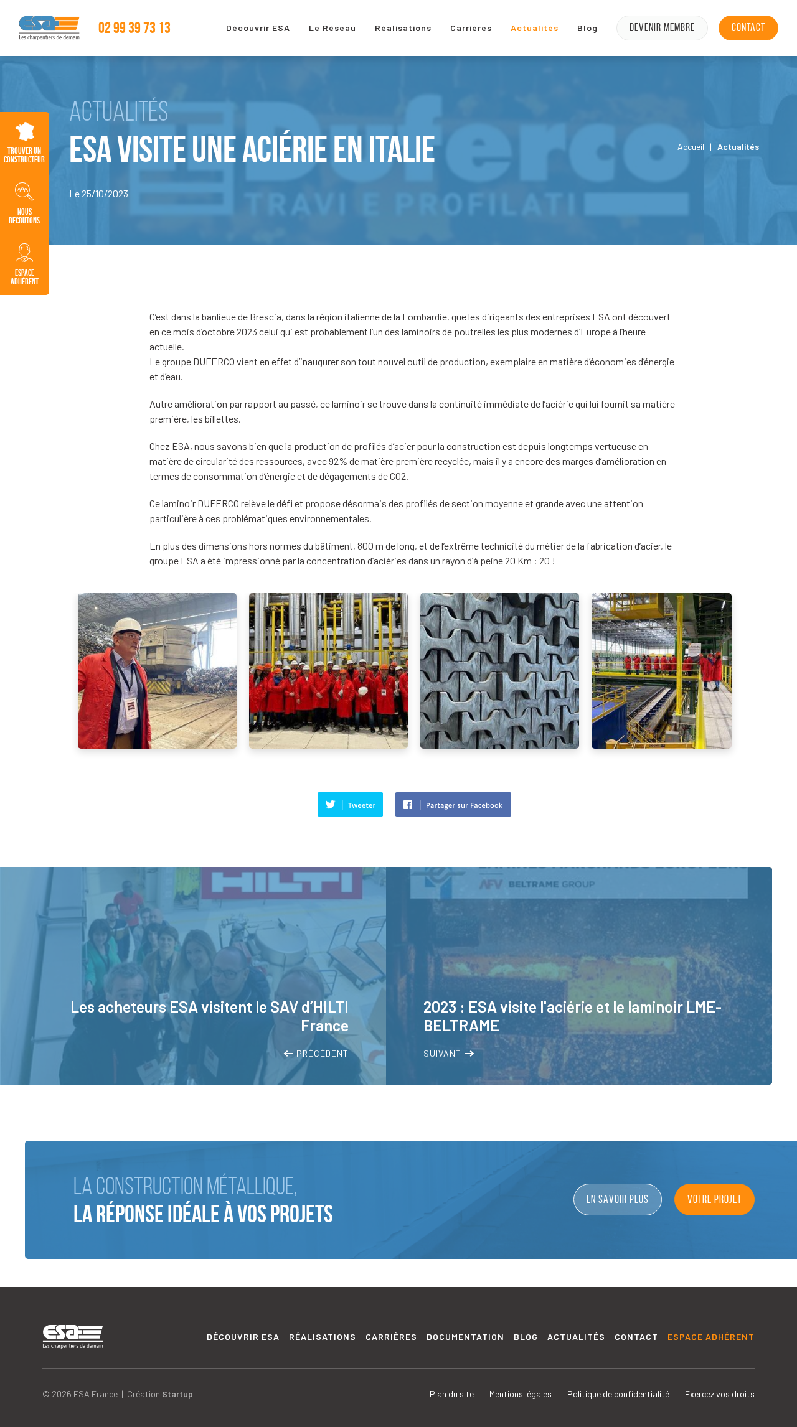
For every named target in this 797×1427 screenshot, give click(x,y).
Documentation (465, 1336)
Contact (748, 27)
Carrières (471, 27)
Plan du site (452, 1393)
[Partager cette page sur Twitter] (350, 804)
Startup (177, 1393)
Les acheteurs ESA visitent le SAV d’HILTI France (193, 976)
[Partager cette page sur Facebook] (453, 804)
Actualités (535, 27)
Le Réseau (332, 27)
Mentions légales (520, 1393)
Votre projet (714, 1199)
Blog (587, 27)
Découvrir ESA (258, 27)
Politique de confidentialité (618, 1393)
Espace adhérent (711, 1336)
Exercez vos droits (720, 1393)
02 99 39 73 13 (134, 27)
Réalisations (403, 27)
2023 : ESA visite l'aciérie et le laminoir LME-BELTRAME (579, 976)
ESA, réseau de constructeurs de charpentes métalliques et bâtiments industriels (49, 28)
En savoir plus (618, 1199)
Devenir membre (662, 27)
